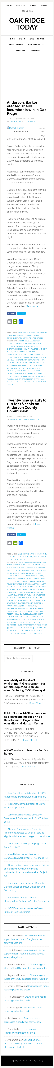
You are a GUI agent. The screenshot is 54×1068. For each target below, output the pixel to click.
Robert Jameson (35, 611)
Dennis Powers (32, 579)
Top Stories (38, 338)
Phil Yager (29, 368)
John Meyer (22, 589)
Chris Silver (23, 573)
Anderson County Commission (32, 562)
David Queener (37, 576)
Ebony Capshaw (31, 357)
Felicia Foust (12, 584)
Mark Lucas (27, 365)
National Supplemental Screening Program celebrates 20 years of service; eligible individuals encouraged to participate (27, 833)
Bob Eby (37, 568)
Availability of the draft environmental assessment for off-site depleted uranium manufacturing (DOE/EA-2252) (24, 685)
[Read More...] (36, 703)
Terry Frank (12, 382)
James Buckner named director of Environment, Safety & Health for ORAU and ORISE (26, 818)
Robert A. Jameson (22, 376)
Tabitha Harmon (36, 619)
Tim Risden (33, 630)
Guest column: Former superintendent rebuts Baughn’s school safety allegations (24, 939)
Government (12, 338)
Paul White (19, 368)
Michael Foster (25, 598)
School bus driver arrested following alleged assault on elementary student (23, 1044)
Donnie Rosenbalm (15, 357)
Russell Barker (14, 379)
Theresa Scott (25, 382)
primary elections (34, 603)
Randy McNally (13, 606)
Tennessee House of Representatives (23, 622)
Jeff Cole (37, 584)
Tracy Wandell (22, 633)
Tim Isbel (36, 382)
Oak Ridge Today (27, 24)
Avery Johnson (13, 568)
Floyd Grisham (25, 584)
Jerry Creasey (21, 360)
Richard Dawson (14, 374)
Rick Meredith (29, 374)
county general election (18, 576)
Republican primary (16, 609)
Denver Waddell (37, 354)
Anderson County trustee (26, 349)
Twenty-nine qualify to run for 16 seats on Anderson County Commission (27, 405)
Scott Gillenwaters (24, 617)
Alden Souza (25, 341)
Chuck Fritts (23, 354)
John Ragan (22, 363)
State (11, 559)
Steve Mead (39, 379)
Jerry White (33, 360)
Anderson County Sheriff (18, 565)
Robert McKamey (38, 376)
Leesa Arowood (23, 592)
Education (11, 557)
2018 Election (24, 333)
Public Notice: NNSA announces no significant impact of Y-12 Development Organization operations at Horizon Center (25, 718)
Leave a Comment (32, 419)
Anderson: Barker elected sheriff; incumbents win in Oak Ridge (26, 107)
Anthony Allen (37, 565)
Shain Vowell (39, 617)
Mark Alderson (14, 365)
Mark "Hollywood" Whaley (19, 595)
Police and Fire (25, 338)
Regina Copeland (23, 371)
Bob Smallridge (20, 352)
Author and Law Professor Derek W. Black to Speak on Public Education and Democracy (24, 887)
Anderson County (39, 333)
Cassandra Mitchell (27, 570)
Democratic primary (16, 579)
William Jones (36, 633)
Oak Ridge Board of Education (27, 600)
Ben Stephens (27, 568)
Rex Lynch (36, 371)
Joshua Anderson (36, 363)
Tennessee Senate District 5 (21, 628)
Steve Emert (27, 379)
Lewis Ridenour (38, 592)
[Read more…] (32, 306)
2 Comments (29, 121)
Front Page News (31, 335)
